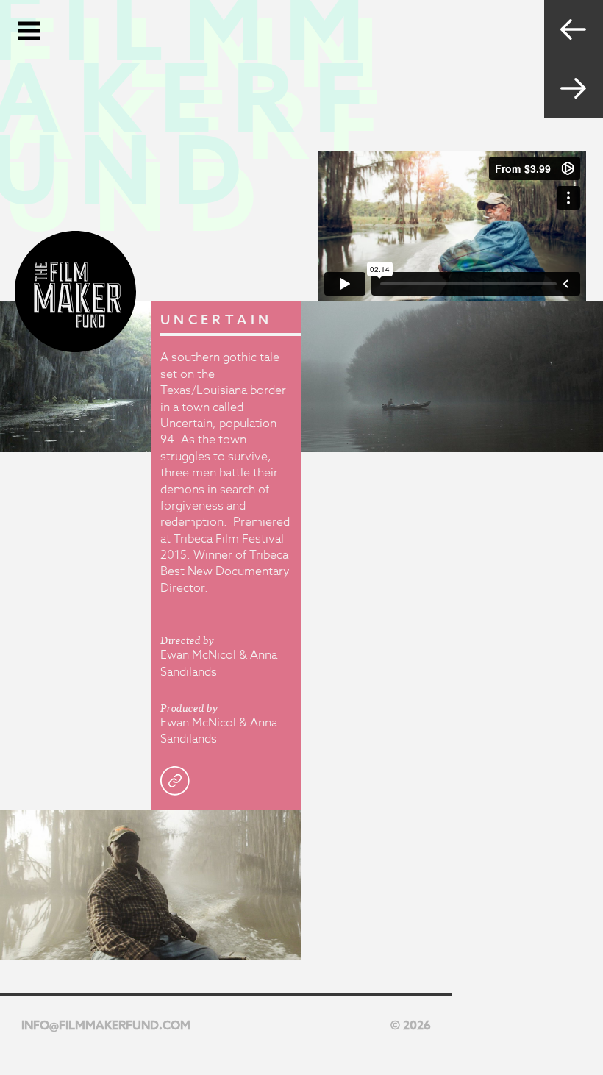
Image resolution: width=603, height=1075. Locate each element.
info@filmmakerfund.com (105, 1025)
